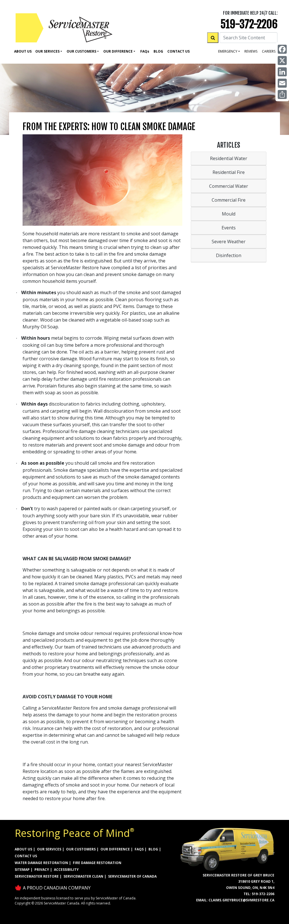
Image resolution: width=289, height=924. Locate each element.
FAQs (139, 849)
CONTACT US (26, 856)
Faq (144, 51)
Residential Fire (229, 172)
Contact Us (178, 51)
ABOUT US (23, 849)
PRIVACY (41, 869)
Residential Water (228, 158)
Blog (158, 51)
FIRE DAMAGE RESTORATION (97, 862)
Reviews (250, 51)
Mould (228, 214)
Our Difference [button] (118, 51)
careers (268, 51)
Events (229, 228)
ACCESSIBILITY (66, 869)
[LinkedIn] (282, 71)
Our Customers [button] (81, 51)
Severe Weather (229, 241)
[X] (282, 60)
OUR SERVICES (49, 849)
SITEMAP (22, 869)
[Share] (282, 94)
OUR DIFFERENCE (115, 849)
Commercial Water (228, 186)
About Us (23, 51)
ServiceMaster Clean (83, 876)
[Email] (282, 83)
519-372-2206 (249, 24)
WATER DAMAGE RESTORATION (41, 862)
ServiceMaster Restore (37, 876)
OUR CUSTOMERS (81, 849)
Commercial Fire (229, 200)
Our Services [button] (47, 51)
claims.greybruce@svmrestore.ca (241, 900)
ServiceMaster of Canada (132, 876)
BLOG (153, 849)
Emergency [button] (227, 51)
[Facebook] (282, 49)
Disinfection (228, 255)
